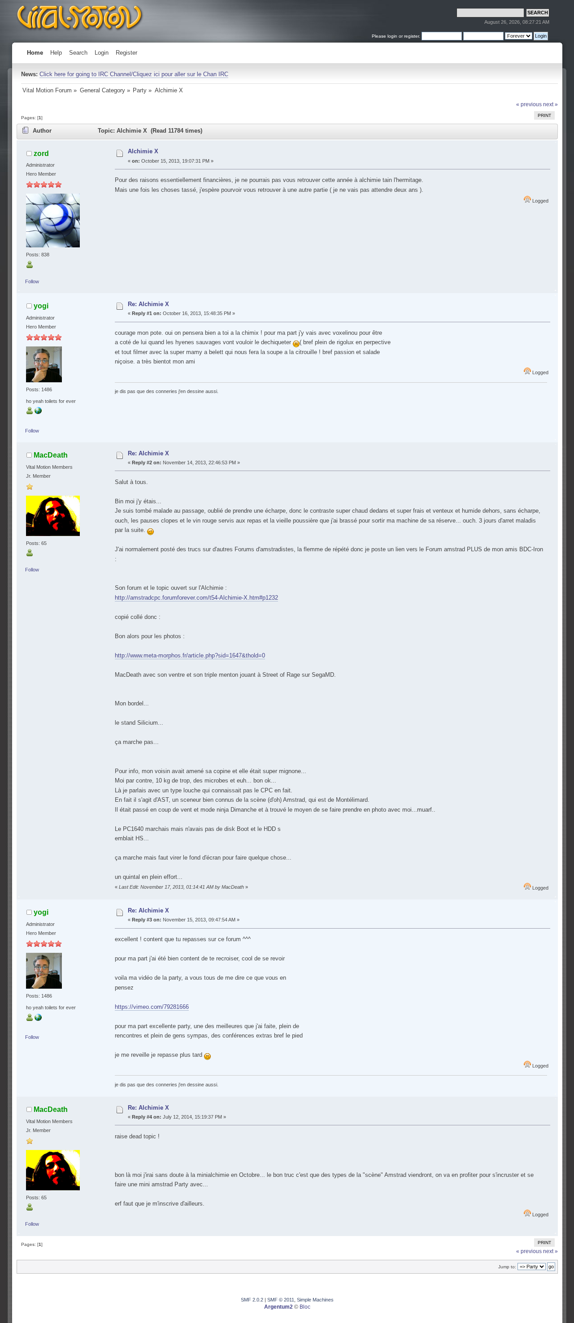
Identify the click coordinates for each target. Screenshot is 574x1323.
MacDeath (51, 455)
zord (41, 153)
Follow (32, 281)
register (411, 36)
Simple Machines (315, 1299)
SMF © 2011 (280, 1299)
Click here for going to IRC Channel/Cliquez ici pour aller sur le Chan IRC (133, 74)
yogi (41, 306)
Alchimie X (143, 151)
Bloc (305, 1307)
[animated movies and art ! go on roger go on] (38, 412)
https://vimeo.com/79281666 (152, 1006)
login (392, 36)
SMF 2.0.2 (252, 1299)
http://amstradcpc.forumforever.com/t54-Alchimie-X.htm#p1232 (196, 597)
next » (550, 104)
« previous (529, 104)
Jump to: (507, 1266)
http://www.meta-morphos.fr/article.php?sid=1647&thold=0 (190, 655)
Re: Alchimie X (148, 304)
